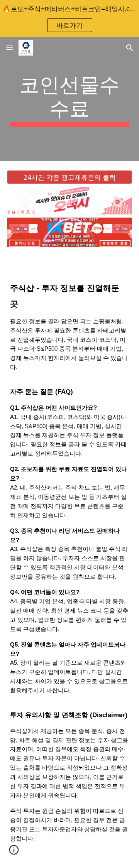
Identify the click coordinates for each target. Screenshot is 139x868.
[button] (9, 47)
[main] (69, 99)
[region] (69, 18)
